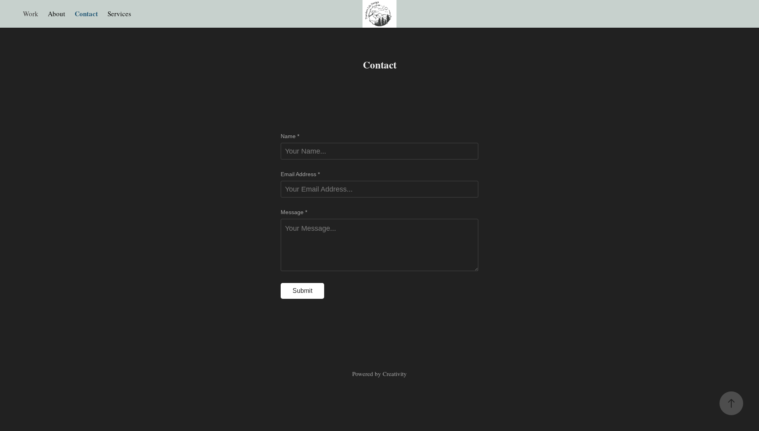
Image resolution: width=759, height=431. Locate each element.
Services (119, 13)
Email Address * (300, 174)
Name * (290, 136)
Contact (86, 14)
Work (30, 13)
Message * (294, 212)
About (56, 13)
